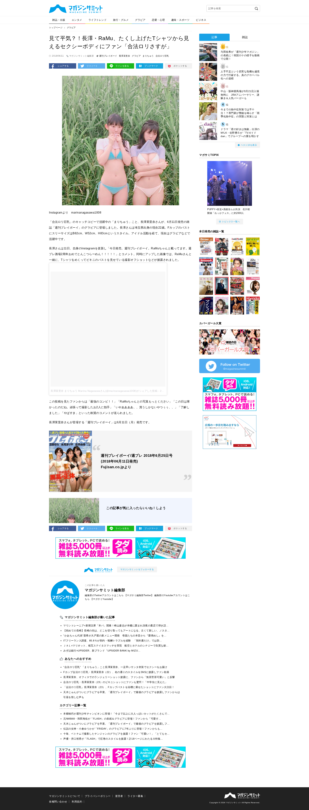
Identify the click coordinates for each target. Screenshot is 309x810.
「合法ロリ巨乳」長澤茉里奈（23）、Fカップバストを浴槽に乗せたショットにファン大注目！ (118, 687)
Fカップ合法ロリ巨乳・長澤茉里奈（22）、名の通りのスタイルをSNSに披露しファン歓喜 (116, 672)
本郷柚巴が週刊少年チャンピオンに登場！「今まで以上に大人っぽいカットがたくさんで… (116, 713)
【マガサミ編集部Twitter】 (139, 595)
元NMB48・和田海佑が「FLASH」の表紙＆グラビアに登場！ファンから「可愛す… (112, 718)
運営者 (119, 796)
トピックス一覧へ (231, 221)
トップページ (55, 27)
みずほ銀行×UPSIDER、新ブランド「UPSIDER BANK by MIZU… (102, 650)
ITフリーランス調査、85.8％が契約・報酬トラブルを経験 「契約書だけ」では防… (112, 640)
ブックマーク (151, 66)
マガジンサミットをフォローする (137, 569)
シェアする (63, 66)
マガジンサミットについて (64, 796)
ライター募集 (135, 796)
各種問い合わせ (58, 801)
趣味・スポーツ (180, 19)
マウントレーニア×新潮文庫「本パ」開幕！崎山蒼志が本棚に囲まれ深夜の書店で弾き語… (116, 625)
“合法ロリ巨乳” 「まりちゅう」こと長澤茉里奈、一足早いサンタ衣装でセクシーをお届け (115, 667)
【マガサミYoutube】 (102, 599)
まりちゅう (148, 56)
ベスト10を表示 (249, 145)
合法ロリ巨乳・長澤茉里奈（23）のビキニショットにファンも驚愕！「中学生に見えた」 (115, 682)
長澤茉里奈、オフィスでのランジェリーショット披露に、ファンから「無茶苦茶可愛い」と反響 (119, 677)
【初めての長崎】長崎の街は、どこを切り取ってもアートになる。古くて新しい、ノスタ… (116, 630)
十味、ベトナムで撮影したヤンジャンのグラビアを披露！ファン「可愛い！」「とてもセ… (116, 733)
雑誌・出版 (58, 19)
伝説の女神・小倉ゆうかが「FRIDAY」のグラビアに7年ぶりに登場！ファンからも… (113, 728)
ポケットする (180, 66)
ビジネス (201, 19)
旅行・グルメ (121, 19)
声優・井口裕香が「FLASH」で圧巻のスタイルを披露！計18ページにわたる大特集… (113, 738)
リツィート (92, 66)
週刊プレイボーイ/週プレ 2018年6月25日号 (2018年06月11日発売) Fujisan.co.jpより (137, 461)
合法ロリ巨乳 (162, 56)
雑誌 (245, 37)
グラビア (140, 19)
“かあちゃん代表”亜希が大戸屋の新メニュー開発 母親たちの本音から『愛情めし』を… (114, 635)
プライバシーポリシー (98, 796)
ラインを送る (122, 66)
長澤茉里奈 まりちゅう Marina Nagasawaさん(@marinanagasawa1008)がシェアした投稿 (104, 390)
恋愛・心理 (158, 19)
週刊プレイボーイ (108, 56)
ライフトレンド (98, 19)
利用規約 (77, 801)
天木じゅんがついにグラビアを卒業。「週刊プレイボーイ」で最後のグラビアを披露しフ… (116, 723)
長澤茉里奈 (124, 56)
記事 (214, 37)
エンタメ (77, 19)
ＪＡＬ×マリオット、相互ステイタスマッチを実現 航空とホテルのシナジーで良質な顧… (116, 645)
